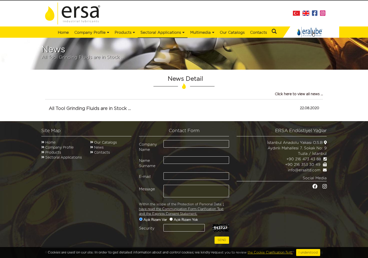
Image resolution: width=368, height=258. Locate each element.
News (98, 147)
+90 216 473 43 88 (303, 159)
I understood (308, 252)
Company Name (148, 147)
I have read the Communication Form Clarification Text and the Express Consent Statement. (181, 209)
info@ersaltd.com (304, 170)
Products (53, 152)
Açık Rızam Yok (186, 220)
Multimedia (201, 32)
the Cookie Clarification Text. (270, 252)
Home (63, 32)
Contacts (258, 32)
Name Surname (147, 163)
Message (147, 189)
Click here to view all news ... (299, 94)
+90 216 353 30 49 (302, 165)
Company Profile (90, 32)
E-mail (145, 177)
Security (146, 228)
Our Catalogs (232, 32)
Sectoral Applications (63, 157)
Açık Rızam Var (155, 220)
